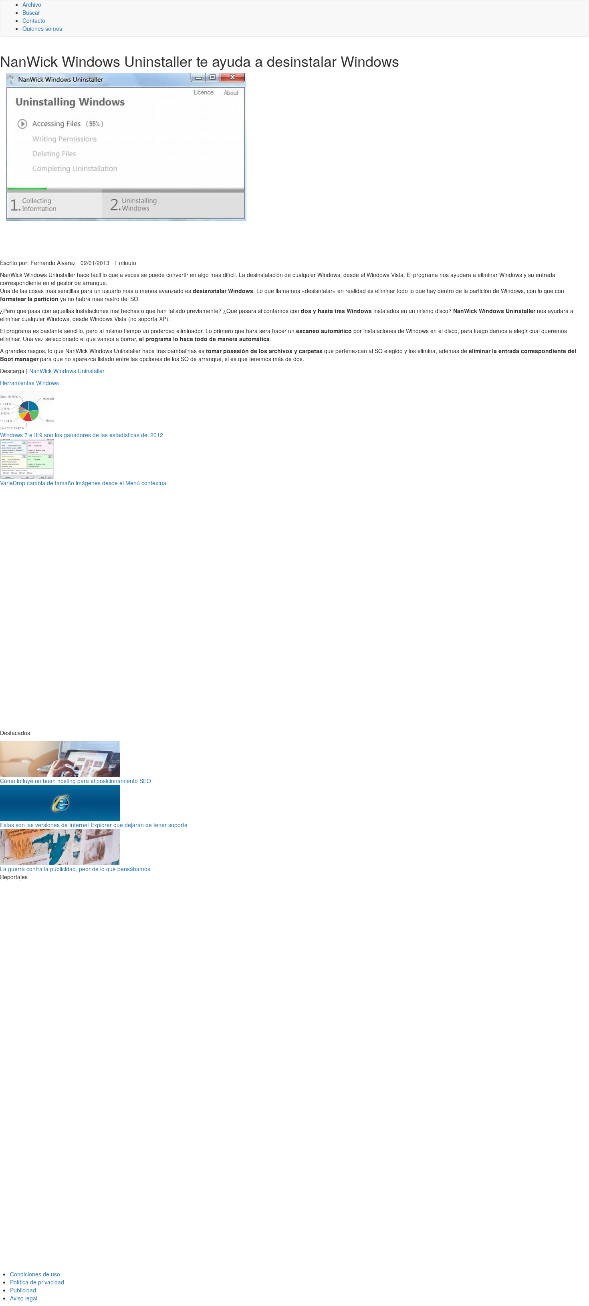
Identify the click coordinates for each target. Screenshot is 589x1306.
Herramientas (17, 383)
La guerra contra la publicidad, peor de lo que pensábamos (75, 869)
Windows (47, 383)
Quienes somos (42, 28)
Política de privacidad (37, 1282)
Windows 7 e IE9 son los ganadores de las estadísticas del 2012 (81, 435)
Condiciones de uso (35, 1274)
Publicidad (23, 1290)
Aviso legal (23, 1298)
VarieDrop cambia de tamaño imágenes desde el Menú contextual (83, 483)
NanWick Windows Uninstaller (67, 371)
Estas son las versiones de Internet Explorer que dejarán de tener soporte (94, 825)
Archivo (31, 4)
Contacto (33, 20)
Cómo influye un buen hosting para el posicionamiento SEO (75, 781)
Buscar (31, 12)
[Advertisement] (196, 239)
